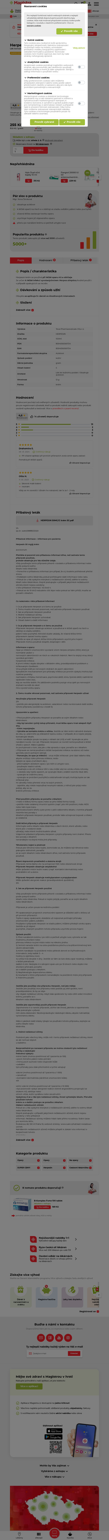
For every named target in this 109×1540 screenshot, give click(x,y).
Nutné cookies (35, 40)
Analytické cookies (38, 62)
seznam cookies (34, 26)
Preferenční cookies (38, 78)
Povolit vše (70, 31)
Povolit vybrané (44, 122)
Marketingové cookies (39, 93)
